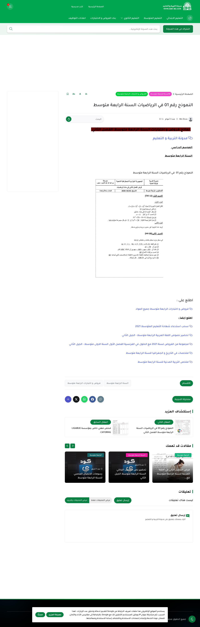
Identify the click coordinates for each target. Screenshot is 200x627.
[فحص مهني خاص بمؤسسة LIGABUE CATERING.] (120, 427)
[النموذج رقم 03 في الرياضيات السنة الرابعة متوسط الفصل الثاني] (182, 427)
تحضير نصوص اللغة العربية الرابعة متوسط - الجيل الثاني (155, 335)
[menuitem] (189, 18)
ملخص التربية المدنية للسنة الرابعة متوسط (163, 361)
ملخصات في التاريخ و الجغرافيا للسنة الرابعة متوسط (157, 353)
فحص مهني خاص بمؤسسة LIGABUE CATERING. (91, 430)
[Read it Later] (67, 94)
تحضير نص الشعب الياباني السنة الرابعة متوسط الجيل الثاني (130, 473)
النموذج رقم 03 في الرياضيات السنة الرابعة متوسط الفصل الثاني (154, 430)
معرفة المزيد (55, 615)
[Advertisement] (100, 63)
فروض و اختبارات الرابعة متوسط (131, 94)
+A (73, 94)
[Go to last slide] (72, 446)
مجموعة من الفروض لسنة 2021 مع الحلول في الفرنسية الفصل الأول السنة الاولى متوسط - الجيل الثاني (129, 344)
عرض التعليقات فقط (100, 500)
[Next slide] (67, 446)
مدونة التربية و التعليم (170, 138)
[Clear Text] (68, 119)
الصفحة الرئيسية (184, 94)
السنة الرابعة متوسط (159, 94)
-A (86, 94)
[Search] (11, 29)
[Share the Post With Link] (100, 399)
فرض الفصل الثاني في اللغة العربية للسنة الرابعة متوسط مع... (173, 473)
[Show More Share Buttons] (68, 399)
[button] (92, 399)
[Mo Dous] (190, 119)
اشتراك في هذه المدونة (178, 29)
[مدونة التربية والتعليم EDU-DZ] (177, 6)
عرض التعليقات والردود (77, 500)
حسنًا (40, 615)
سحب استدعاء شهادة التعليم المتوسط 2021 (162, 326)
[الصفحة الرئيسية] (190, 18)
